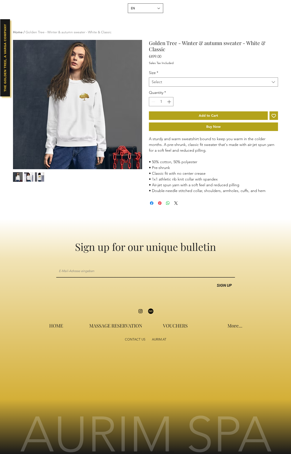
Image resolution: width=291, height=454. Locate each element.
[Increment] (169, 101)
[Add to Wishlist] (273, 115)
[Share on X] (176, 203)
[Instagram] (140, 311)
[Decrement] (153, 101)
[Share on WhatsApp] (167, 203)
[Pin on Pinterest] (159, 203)
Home (18, 32)
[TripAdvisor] (150, 311)
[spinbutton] (161, 101)
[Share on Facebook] (151, 203)
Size (153, 72)
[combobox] (213, 82)
